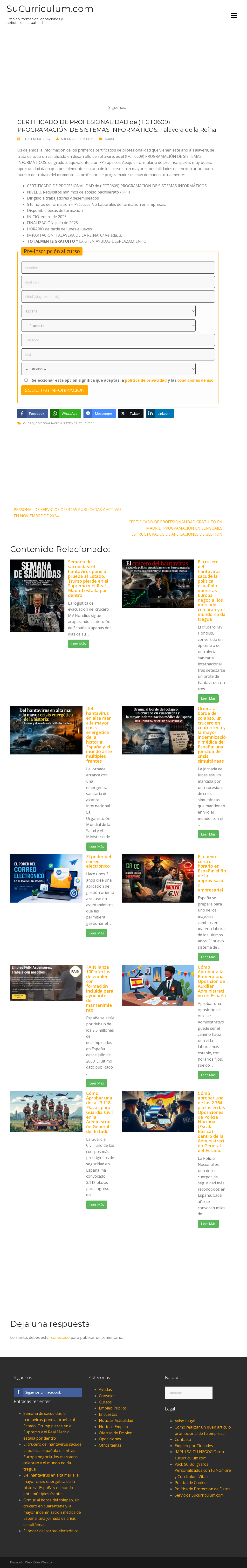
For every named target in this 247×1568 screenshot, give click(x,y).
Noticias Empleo (113, 1426)
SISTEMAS (70, 423)
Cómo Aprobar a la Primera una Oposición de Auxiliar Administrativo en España (212, 981)
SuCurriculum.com (50, 8)
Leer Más (78, 643)
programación (48, 423)
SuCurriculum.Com (77, 139)
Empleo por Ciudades (194, 1445)
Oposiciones (110, 1439)
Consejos (107, 1395)
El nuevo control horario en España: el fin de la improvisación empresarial (212, 873)
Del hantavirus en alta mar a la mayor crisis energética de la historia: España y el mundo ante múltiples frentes (99, 734)
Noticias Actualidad (116, 1420)
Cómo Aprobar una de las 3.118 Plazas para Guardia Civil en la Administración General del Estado (99, 1112)
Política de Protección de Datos (202, 1489)
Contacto (183, 1439)
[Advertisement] (118, 64)
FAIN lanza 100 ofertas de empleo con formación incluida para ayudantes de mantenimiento (99, 988)
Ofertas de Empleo (115, 1433)
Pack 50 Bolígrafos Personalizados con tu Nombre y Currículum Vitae (203, 1470)
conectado (60, 1337)
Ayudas (105, 1389)
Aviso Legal (185, 1420)
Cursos (111, 139)
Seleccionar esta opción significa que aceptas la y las (122, 380)
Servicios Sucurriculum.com (199, 1495)
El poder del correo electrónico (98, 861)
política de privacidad (146, 380)
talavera (87, 423)
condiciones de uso (195, 380)
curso (28, 423)
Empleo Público (113, 1408)
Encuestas (108, 1414)
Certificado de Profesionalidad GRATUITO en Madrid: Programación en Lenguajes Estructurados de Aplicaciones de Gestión (175, 528)
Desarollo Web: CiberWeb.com (32, 1562)
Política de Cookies (191, 1482)
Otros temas (110, 1445)
